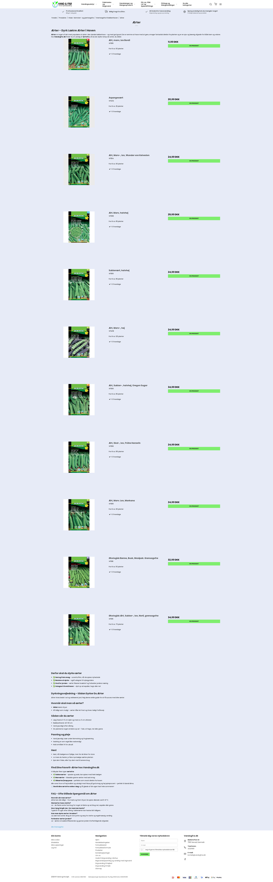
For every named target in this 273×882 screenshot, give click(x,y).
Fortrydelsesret (101, 845)
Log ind (53, 848)
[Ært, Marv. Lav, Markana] (79, 526)
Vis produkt (194, 46)
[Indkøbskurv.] (215, 4)
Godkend (144, 854)
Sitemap (98, 869)
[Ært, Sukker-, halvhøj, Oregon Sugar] (79, 411)
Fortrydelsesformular (103, 848)
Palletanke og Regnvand (106, 4)
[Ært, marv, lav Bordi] (79, 66)
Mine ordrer (55, 840)
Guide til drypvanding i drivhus (106, 858)
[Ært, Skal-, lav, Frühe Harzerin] (79, 469)
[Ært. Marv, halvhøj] (79, 239)
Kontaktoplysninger (102, 853)
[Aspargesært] (79, 124)
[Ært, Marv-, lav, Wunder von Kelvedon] (79, 181)
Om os (97, 855)
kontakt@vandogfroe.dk (197, 855)
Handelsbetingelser (102, 842)
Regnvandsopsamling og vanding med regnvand (113, 861)
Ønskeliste (55, 842)
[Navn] (159, 840)
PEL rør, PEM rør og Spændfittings (147, 4)
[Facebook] (185, 860)
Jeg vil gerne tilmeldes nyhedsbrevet (159, 850)
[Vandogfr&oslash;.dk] (62, 4)
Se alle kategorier (187, 4)
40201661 (191, 849)
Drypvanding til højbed (103, 863)
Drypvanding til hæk (102, 866)
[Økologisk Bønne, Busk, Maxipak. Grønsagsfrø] (79, 584)
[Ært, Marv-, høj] (79, 354)
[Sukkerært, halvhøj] (79, 296)
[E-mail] (159, 845)
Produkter (99, 850)
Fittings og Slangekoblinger (168, 4)
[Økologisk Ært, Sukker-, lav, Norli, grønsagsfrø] (79, 642)
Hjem (97, 840)
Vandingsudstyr (87, 4)
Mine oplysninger (57, 845)
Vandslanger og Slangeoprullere (126, 4)
